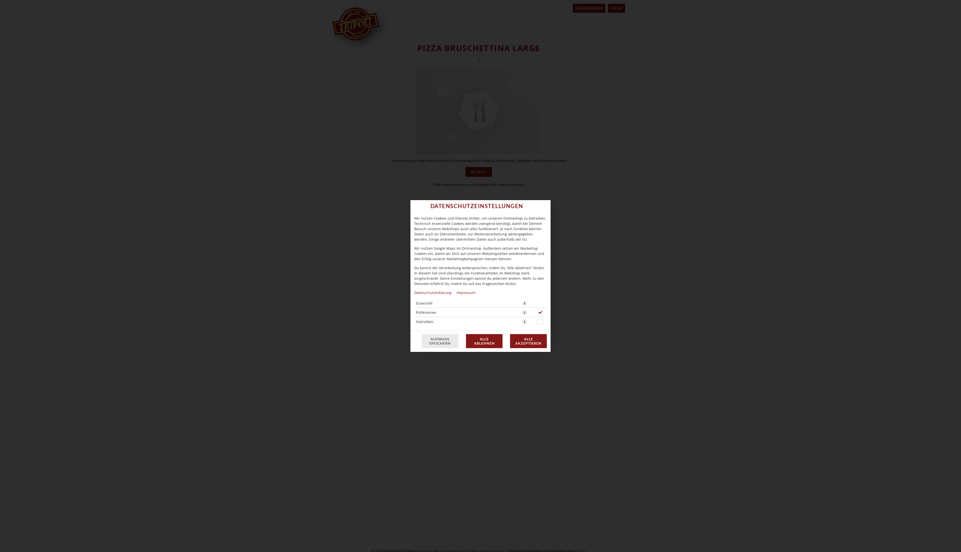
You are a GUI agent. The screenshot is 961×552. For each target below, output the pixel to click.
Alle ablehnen (484, 341)
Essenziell (424, 303)
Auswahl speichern (440, 341)
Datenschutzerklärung (432, 292)
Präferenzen (426, 312)
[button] (524, 303)
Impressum (465, 292)
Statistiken (424, 321)
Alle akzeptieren (528, 341)
